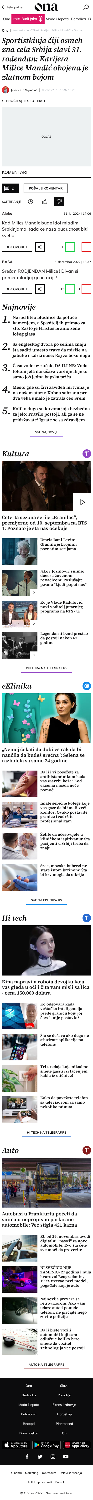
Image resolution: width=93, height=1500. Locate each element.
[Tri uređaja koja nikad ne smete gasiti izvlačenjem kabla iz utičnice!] (19, 1078)
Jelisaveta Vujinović (24, 90)
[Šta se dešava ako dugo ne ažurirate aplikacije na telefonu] (19, 1047)
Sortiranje (11, 202)
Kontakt (60, 1482)
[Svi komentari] (30, 201)
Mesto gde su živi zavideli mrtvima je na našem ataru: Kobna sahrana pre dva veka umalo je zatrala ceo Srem (45, 392)
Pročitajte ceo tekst (24, 100)
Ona (5, 30)
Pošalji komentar (46, 188)
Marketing (31, 1473)
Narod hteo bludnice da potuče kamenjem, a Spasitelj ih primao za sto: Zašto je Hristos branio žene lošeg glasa (43, 326)
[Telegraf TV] (66, 1456)
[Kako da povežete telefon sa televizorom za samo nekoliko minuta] (19, 1109)
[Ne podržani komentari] (59, 201)
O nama (16, 1473)
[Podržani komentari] (45, 201)
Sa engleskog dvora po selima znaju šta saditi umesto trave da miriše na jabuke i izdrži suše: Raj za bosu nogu (46, 349)
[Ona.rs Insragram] (53, 1456)
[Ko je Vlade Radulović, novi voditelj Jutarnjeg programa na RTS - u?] (19, 614)
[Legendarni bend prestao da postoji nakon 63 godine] (19, 645)
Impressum (48, 1473)
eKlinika (17, 686)
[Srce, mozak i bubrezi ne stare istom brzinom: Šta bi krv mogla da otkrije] (19, 877)
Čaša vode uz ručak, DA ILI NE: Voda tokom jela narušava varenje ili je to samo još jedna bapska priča (45, 371)
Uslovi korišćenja (71, 1473)
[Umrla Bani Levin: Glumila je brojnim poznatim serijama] (19, 551)
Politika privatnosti (40, 1482)
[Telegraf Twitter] (40, 1456)
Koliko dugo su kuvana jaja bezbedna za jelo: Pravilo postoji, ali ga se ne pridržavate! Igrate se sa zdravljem (46, 414)
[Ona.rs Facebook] (27, 1456)
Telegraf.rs (15, 7)
